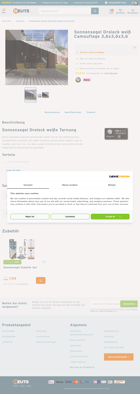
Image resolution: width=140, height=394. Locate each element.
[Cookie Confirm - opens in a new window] (119, 176)
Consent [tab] (28, 185)
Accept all (110, 216)
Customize (70, 216)
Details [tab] (112, 185)
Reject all (29, 216)
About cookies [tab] (70, 185)
